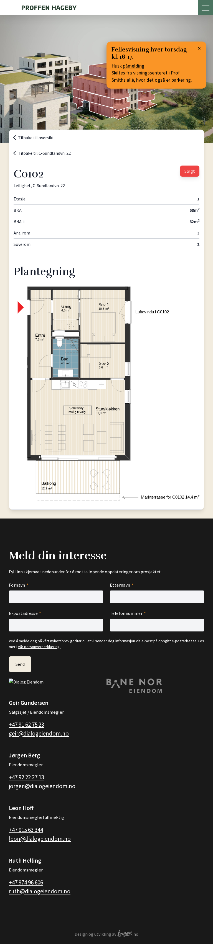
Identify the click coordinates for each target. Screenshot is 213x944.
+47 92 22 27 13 (26, 777)
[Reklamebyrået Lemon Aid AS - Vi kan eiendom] (125, 934)
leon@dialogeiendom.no (40, 838)
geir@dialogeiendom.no (39, 733)
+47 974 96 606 (26, 882)
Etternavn (120, 585)
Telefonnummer (126, 613)
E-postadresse (23, 613)
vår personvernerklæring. (39, 646)
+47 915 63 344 (26, 830)
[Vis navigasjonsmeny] (205, 6)
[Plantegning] (106, 394)
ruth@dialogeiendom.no (39, 891)
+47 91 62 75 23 (26, 724)
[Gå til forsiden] (49, 8)
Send (20, 664)
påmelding (133, 66)
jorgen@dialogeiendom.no (42, 786)
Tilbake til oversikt (36, 137)
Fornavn (17, 585)
